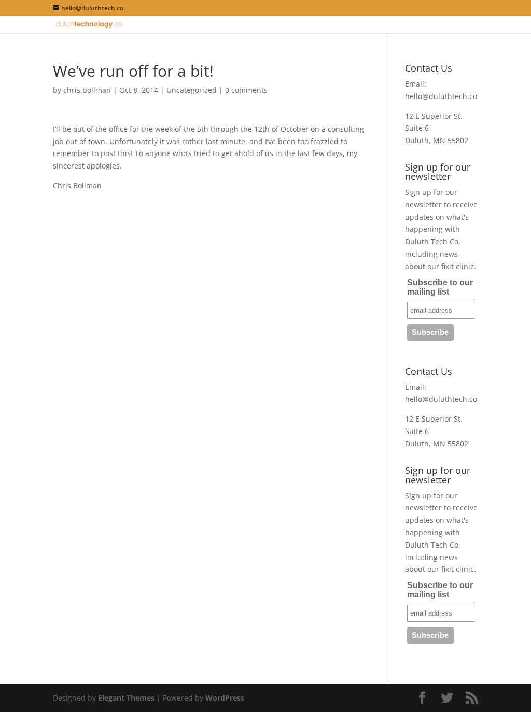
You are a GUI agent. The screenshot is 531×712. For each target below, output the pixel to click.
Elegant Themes (126, 698)
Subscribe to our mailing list (440, 287)
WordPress (224, 698)
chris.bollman (87, 90)
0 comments (246, 90)
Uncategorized (191, 90)
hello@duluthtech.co (441, 96)
